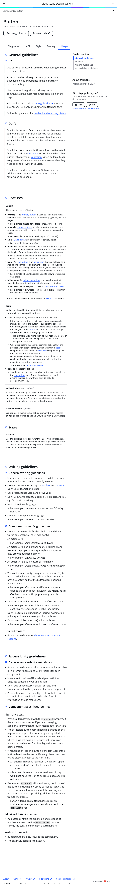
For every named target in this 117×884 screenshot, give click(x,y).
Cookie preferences (65, 879)
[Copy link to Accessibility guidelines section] (6, 656)
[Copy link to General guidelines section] (6, 54)
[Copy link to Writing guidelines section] (6, 466)
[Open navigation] (4, 3)
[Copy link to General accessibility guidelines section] (6, 662)
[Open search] (113, 3)
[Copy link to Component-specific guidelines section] (6, 526)
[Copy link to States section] (6, 427)
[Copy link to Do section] (6, 60)
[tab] (14, 46)
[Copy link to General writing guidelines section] (6, 472)
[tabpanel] (58, 447)
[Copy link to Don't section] (6, 123)
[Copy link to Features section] (6, 197)
